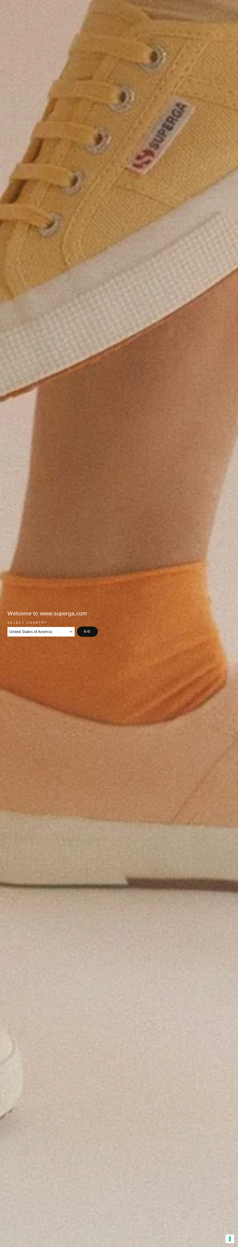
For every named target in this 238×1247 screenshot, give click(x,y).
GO (87, 631)
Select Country (27, 622)
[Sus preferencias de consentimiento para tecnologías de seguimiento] (229, 1238)
